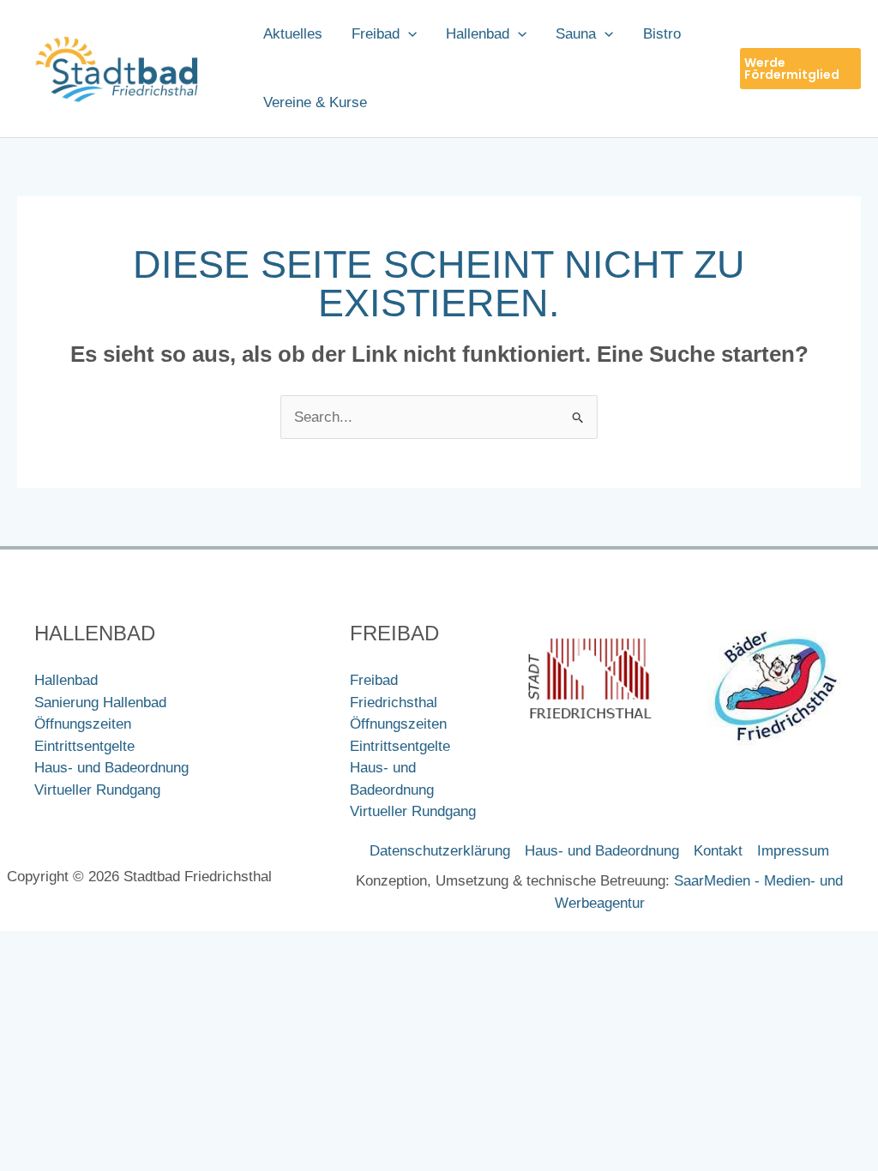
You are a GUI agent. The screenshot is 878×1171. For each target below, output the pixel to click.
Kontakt (718, 851)
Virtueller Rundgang (97, 790)
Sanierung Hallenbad (100, 702)
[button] (408, 34)
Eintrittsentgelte (84, 746)
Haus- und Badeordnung (111, 768)
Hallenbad (66, 680)
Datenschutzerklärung (440, 851)
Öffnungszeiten (82, 724)
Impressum (793, 851)
